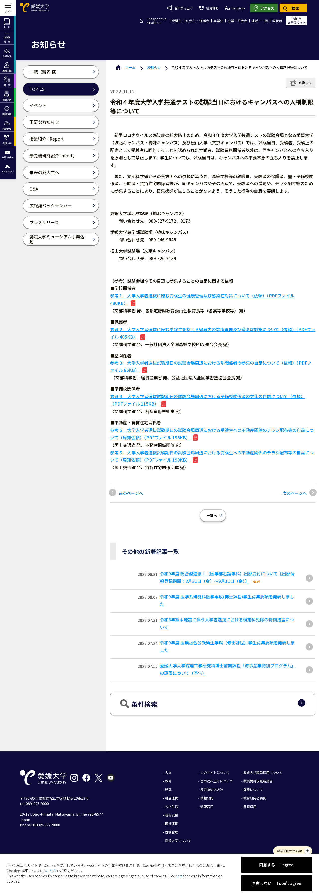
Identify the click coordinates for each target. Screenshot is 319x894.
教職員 (277, 20)
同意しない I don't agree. (277, 883)
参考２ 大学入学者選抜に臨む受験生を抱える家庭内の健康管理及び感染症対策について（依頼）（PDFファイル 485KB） (212, 333)
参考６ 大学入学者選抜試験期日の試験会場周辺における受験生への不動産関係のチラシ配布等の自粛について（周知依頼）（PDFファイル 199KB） (212, 456)
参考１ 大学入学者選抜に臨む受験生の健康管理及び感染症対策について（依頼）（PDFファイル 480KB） (202, 299)
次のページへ (295, 493)
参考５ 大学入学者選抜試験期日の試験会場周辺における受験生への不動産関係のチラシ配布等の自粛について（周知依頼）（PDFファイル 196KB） (212, 434)
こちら (51, 870)
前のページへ (131, 493)
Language (238, 8)
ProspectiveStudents (157, 20)
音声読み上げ (184, 8)
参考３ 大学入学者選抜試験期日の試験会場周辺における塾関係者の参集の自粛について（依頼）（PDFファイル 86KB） (210, 366)
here (179, 875)
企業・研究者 (237, 20)
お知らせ (153, 67)
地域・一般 (259, 20)
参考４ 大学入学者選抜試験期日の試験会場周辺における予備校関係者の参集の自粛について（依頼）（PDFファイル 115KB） (207, 400)
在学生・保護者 (198, 20)
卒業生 (218, 20)
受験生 (177, 20)
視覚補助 (212, 8)
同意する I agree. (277, 865)
